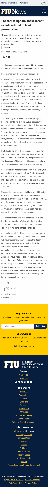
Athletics (24, 412)
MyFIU (24, 442)
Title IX (24, 462)
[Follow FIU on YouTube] (28, 382)
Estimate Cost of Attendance (24, 422)
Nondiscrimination (24, 458)
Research (24, 405)
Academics (24, 399)
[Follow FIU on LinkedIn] (19, 382)
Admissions (24, 395)
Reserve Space (24, 455)
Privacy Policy (31, 483)
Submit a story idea (22, 346)
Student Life (24, 409)
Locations (24, 402)
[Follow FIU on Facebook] (22, 382)
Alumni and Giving (24, 416)
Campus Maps (24, 438)
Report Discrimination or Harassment (24, 465)
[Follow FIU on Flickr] (31, 382)
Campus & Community (11, 47)
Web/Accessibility (16, 483)
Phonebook (19, 431)
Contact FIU (24, 375)
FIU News (24, 379)
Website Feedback (32, 480)
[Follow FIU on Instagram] (16, 382)
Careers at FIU (24, 419)
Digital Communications (13, 480)
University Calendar (24, 435)
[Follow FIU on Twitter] (25, 382)
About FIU (24, 392)
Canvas (24, 445)
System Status (24, 452)
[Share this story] (5, 57)
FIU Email (24, 448)
